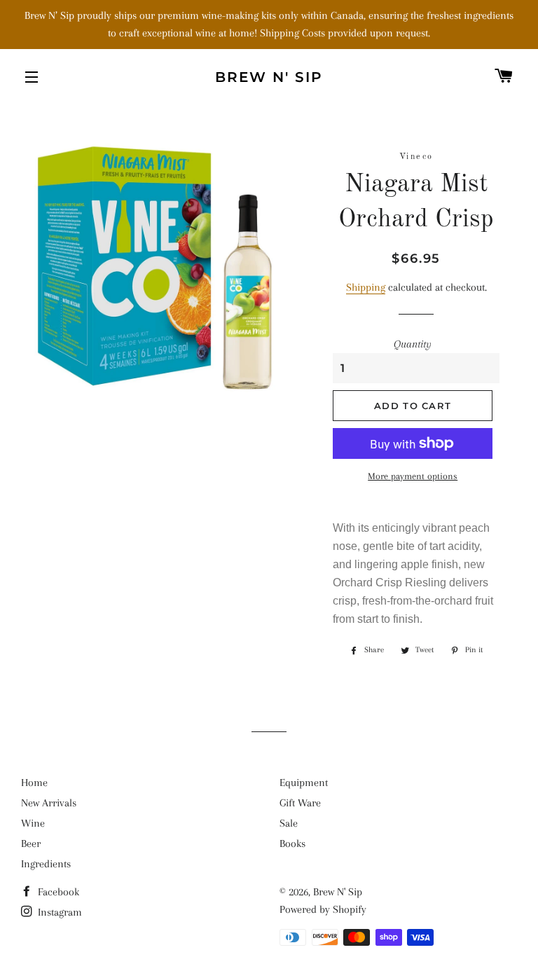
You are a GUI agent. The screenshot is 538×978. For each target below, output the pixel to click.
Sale (289, 823)
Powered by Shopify (323, 909)
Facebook (57, 892)
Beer (31, 843)
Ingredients (46, 864)
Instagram (58, 912)
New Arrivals (48, 803)
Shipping (365, 287)
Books (292, 843)
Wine (33, 823)
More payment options (412, 476)
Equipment (304, 782)
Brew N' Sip (269, 77)
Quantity (413, 344)
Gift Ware (300, 803)
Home (34, 782)
